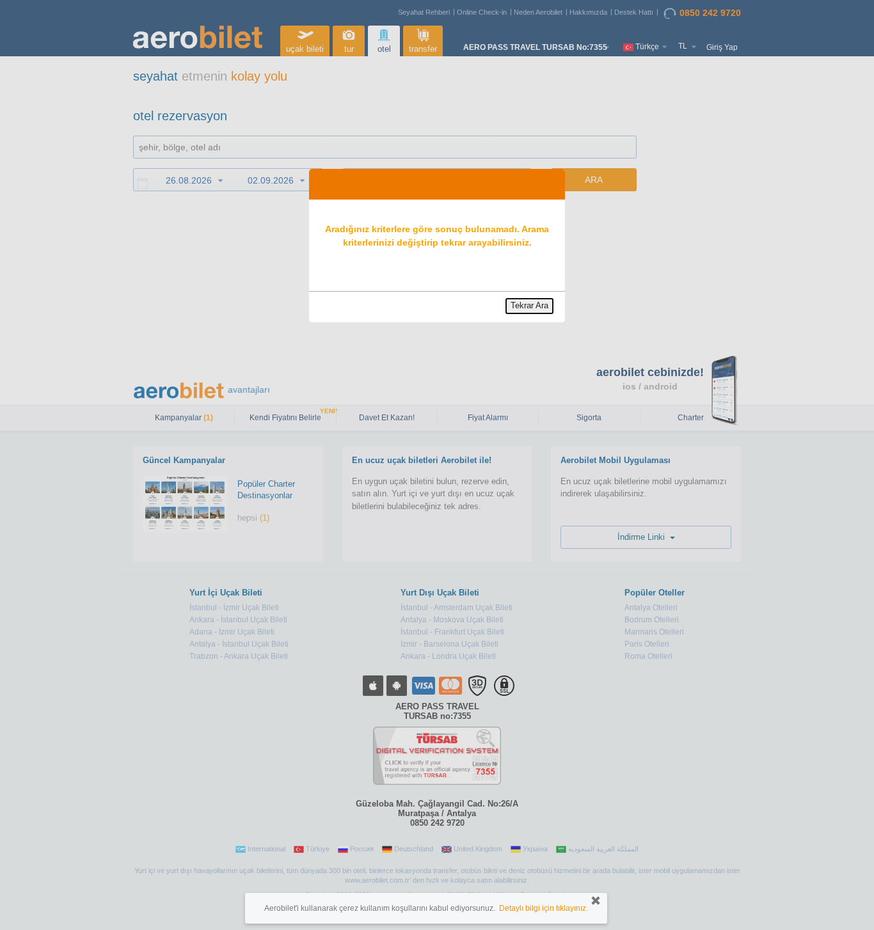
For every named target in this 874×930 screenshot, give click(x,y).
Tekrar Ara (529, 305)
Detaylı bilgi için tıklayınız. (543, 908)
